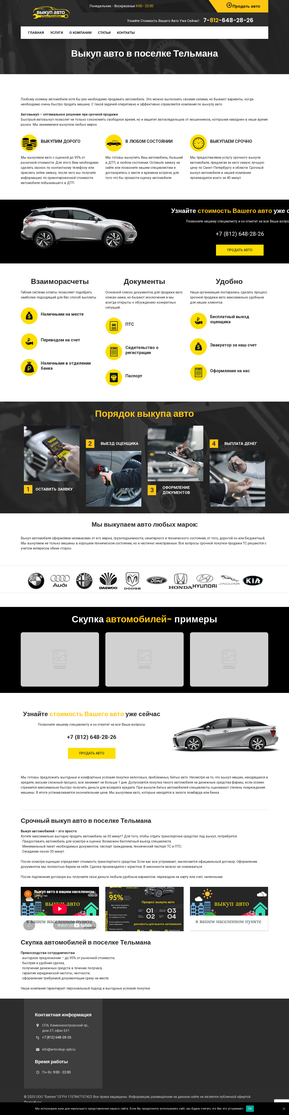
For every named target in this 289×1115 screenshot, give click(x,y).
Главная (36, 32)
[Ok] (284, 1109)
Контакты (126, 32)
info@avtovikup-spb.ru (58, 1049)
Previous (30, 581)
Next (259, 581)
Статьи (104, 32)
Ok (250, 1108)
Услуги (56, 32)
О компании (80, 32)
